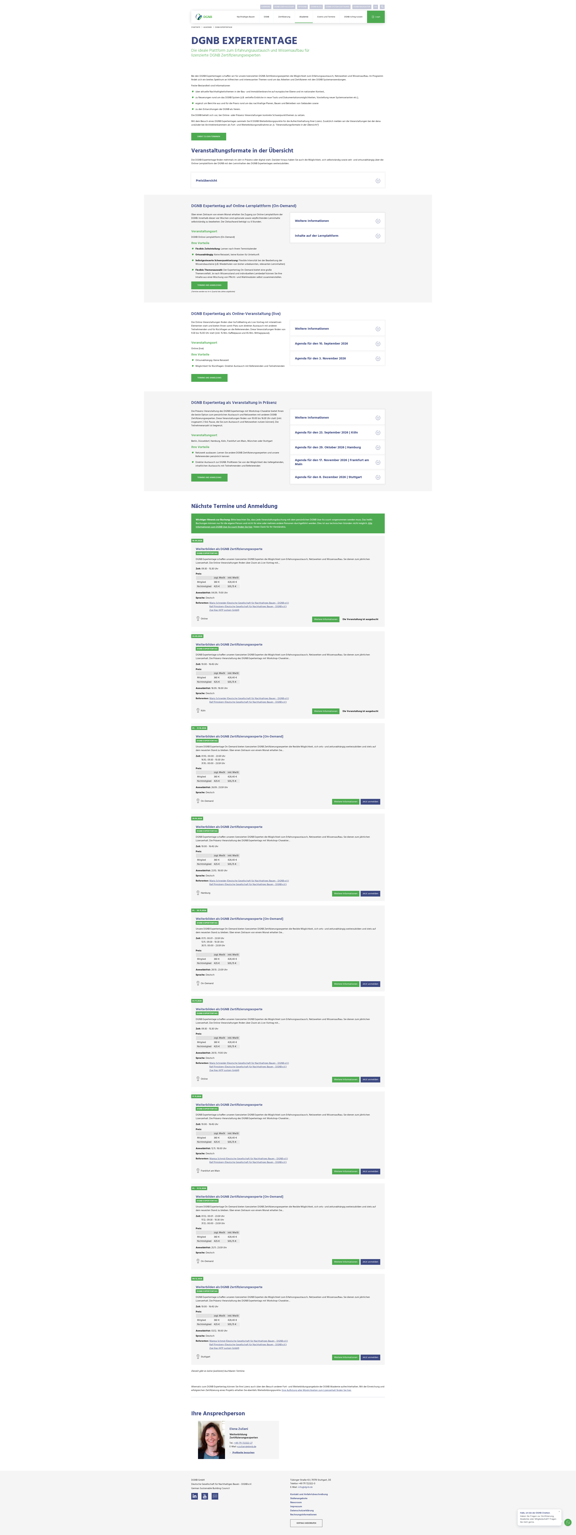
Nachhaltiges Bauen (246, 17)
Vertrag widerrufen (306, 1523)
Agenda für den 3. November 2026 (320, 358)
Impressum (296, 1507)
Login (377, 17)
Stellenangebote (298, 1498)
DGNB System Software (337, 7)
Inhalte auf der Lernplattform (316, 236)
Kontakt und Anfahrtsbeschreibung (309, 1494)
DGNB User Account (284, 7)
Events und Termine (326, 17)
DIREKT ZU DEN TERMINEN (208, 136)
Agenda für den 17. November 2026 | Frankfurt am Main (332, 462)
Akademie (303, 17)
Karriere (265, 7)
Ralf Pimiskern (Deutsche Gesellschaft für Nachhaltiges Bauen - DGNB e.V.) (248, 607)
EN (375, 7)
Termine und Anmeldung (209, 285)
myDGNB (302, 7)
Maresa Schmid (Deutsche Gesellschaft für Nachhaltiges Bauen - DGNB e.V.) (248, 1159)
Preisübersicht (206, 180)
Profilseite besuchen (243, 1453)
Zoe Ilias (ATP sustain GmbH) (224, 610)
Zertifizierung (284, 17)
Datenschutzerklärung (302, 1511)
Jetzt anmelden (370, 802)
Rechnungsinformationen (303, 1515)
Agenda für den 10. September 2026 (321, 343)
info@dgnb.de (305, 1487)
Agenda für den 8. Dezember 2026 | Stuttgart (328, 477)
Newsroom (296, 1503)
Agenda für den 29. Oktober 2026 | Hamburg (328, 447)
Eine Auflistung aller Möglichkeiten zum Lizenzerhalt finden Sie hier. (316, 1390)
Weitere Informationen (312, 221)
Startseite (196, 27)
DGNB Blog (316, 7)
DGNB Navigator (362, 7)
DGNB (266, 17)
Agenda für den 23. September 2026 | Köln (326, 432)
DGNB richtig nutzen (353, 17)
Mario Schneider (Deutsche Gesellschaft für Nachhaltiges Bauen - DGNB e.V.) (249, 603)
